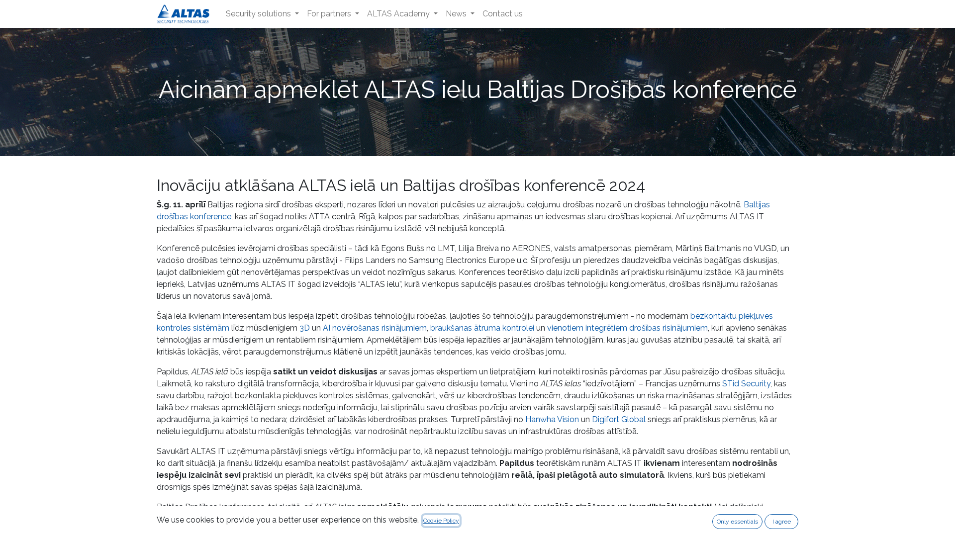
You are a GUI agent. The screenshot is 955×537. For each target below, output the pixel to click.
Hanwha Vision (552, 419)
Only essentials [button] (737, 521)
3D (304, 328)
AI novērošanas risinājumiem (375, 328)
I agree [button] (781, 521)
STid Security (746, 383)
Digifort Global (619, 419)
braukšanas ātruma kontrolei (482, 328)
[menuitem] (262, 14)
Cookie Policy (441, 520)
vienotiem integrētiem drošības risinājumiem (627, 328)
